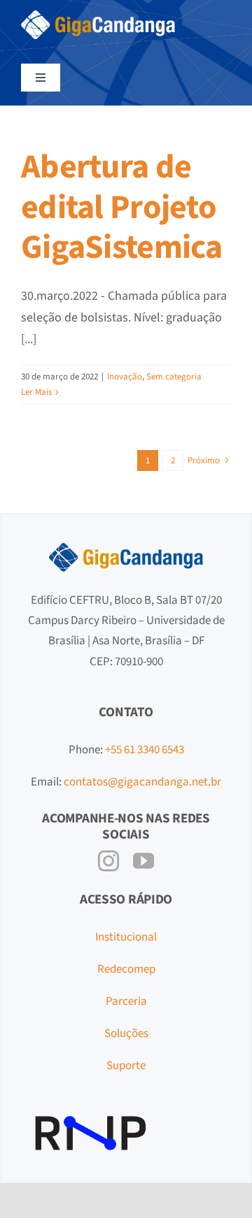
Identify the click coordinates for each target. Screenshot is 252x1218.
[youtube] (143, 860)
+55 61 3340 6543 (144, 749)
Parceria (126, 1001)
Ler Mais (36, 392)
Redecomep (126, 969)
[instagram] (108, 860)
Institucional (126, 937)
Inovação (124, 376)
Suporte (126, 1065)
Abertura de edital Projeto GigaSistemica (122, 207)
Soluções (126, 1033)
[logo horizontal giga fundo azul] (98, 16)
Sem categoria (174, 376)
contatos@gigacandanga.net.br (142, 782)
